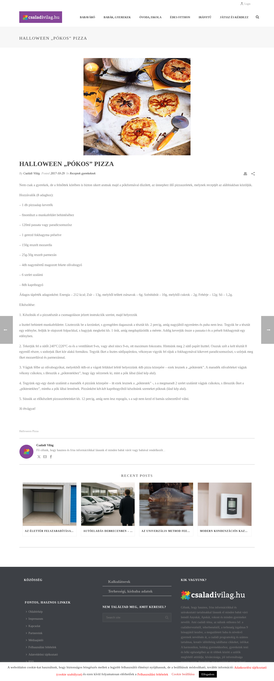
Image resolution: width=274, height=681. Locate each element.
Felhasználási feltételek (42, 647)
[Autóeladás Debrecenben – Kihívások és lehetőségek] (108, 504)
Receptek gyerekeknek (82, 173)
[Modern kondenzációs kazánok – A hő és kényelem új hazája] (225, 504)
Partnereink (35, 633)
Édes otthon (180, 17)
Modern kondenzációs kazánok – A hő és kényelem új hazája (226, 531)
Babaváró (87, 17)
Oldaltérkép (35, 611)
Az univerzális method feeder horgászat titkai (167, 531)
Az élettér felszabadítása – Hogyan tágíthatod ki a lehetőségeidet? (50, 531)
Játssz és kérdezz (234, 17)
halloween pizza (29, 431)
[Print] (245, 173)
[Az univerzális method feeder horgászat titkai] (166, 504)
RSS (31, 661)
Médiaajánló (35, 640)
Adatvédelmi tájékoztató (43, 654)
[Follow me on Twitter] (39, 457)
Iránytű (205, 17)
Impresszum (35, 618)
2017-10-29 (58, 173)
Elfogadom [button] (207, 674)
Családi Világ (31, 173)
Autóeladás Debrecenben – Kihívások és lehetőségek (109, 531)
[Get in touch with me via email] (45, 457)
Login (247, 3)
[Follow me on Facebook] (51, 457)
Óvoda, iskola (150, 17)
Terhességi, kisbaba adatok (130, 591)
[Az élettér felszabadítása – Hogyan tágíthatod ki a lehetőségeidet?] (49, 504)
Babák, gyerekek (117, 17)
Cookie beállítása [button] (183, 674)
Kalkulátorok (119, 581)
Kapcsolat (34, 626)
